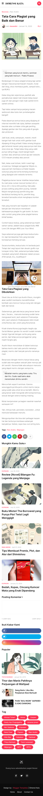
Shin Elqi (7, 737)
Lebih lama (36, 619)
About (19, 792)
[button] (2, 3)
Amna (22, 717)
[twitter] (21, 636)
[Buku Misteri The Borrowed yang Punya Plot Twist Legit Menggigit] (21, 493)
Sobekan (19, 737)
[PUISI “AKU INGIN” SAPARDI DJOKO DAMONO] (7, 703)
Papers (20, 732)
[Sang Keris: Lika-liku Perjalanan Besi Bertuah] (7, 693)
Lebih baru (7, 619)
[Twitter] (9, 436)
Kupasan (22, 727)
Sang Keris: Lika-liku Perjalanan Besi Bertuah (26, 691)
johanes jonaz (32, 722)
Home (12, 792)
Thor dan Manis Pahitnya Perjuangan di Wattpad (17, 682)
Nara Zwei (8, 732)
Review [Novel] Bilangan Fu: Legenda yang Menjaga (18, 476)
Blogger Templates (20, 788)
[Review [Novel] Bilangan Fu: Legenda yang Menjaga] (21, 457)
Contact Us (28, 792)
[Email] (25, 436)
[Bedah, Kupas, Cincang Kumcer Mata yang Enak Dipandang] (21, 570)
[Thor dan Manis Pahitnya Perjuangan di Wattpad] (21, 663)
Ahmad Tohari (9, 717)
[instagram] (21, 642)
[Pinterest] (20, 436)
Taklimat (32, 737)
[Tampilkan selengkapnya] (30, 436)
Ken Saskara (9, 727)
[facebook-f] (21, 630)
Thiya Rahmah (9, 742)
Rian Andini (14, 12)
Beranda (5, 12)
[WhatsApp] (14, 436)
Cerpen (33, 717)
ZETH (28, 747)
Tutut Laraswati (27, 742)
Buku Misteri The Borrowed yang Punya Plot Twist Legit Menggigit (21, 514)
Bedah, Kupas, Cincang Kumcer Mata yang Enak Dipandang (20, 589)
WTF (19, 747)
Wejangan (20, 430)
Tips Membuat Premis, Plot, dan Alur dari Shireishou (21, 552)
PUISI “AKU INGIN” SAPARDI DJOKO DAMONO (27, 702)
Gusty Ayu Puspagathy (13, 722)
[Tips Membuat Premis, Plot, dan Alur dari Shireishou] (21, 533)
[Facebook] (4, 436)
